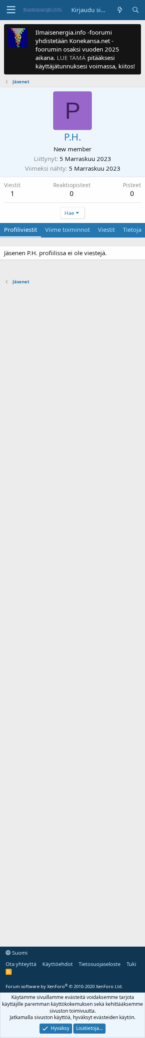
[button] (11, 10)
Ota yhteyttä (21, 964)
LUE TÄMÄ (71, 58)
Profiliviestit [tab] (20, 229)
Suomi (19, 952)
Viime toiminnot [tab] (67, 229)
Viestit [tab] (106, 229)
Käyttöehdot (57, 964)
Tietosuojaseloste (99, 964)
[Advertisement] (72, 612)
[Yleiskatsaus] (119, 9)
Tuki (131, 964)
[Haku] (135, 9)
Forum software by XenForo (64, 986)
